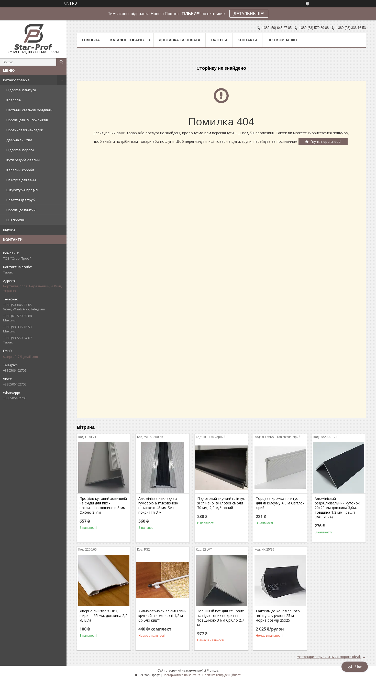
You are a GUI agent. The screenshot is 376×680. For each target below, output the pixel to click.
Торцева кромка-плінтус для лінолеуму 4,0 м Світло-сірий (280, 503)
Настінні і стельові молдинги (29, 110)
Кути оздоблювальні (23, 160)
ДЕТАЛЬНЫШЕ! (249, 14)
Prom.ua (212, 670)
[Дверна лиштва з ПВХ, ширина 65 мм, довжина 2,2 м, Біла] (103, 580)
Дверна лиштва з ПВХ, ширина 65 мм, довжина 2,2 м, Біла (103, 616)
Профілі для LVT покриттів (27, 120)
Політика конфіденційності (221, 675)
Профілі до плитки (21, 210)
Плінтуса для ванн (21, 180)
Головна (91, 40)
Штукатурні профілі (22, 190)
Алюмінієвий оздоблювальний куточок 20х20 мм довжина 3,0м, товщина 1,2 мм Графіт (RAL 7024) (337, 507)
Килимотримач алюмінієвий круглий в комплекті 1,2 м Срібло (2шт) (162, 616)
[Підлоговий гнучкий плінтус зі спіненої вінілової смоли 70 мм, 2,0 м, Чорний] (221, 467)
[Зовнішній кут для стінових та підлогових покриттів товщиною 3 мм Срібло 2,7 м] (221, 580)
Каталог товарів (16, 80)
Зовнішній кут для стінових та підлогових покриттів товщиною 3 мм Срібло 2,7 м (220, 618)
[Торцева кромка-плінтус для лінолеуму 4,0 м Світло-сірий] (280, 467)
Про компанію (282, 40)
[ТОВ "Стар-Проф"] (33, 37)
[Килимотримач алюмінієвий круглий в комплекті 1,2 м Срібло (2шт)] (162, 580)
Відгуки (9, 230)
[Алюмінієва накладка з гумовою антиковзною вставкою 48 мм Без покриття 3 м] (162, 467)
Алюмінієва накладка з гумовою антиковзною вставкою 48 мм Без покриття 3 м (158, 505)
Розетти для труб (20, 200)
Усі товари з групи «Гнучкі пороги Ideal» (329, 656)
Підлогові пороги (20, 150)
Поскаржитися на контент (181, 675)
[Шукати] (61, 62)
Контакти (247, 40)
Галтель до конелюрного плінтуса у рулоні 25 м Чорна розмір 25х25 (278, 616)
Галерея (219, 40)
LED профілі (15, 220)
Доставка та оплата (179, 40)
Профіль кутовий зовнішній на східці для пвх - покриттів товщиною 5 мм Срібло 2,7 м (103, 505)
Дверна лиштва (19, 140)
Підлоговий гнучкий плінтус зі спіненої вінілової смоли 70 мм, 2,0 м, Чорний (221, 503)
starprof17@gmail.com (20, 356)
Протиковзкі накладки (24, 130)
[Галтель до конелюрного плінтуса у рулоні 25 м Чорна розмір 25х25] (280, 580)
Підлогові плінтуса (21, 90)
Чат (358, 667)
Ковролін (13, 100)
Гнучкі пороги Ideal (326, 141)
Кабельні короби (20, 170)
